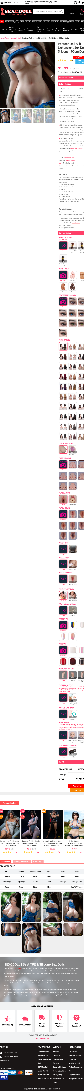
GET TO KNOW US (42, 1038)
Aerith (22, 21)
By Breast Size (39, 29)
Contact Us (56, 1055)
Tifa (17, 21)
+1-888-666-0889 (11, 1057)
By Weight (30, 29)
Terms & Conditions (59, 1071)
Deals (76, 29)
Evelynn (71, 21)
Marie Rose (63, 21)
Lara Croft (47, 21)
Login (82, 14)
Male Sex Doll (43, 1055)
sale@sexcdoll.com (10, 2)
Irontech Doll (16, 38)
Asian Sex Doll (43, 1071)
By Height (20, 29)
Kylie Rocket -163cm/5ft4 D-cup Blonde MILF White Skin (74, 843)
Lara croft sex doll (75, 1055)
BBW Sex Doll (42, 1067)
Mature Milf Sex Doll (45, 1078)
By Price (57, 29)
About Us (56, 1052)
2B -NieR (28, 21)
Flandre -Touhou (37, 21)
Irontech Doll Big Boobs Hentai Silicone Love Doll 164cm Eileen (31, 843)
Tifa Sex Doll (73, 1052)
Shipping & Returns (59, 1067)
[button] (52, 74)
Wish (72, 13)
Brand (2, 29)
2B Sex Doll (72, 1059)
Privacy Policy (57, 1075)
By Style (48, 29)
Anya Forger (55, 21)
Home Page (4, 38)
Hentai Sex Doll (43, 1075)
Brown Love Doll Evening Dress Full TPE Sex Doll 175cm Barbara (9, 843)
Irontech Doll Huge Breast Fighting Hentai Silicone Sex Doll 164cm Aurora (53, 843)
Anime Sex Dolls (11, 29)
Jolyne (77, 21)
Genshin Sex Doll (74, 1063)
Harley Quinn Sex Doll (76, 1078)
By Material (66, 29)
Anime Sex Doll (9, 21)
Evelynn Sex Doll (74, 1075)
